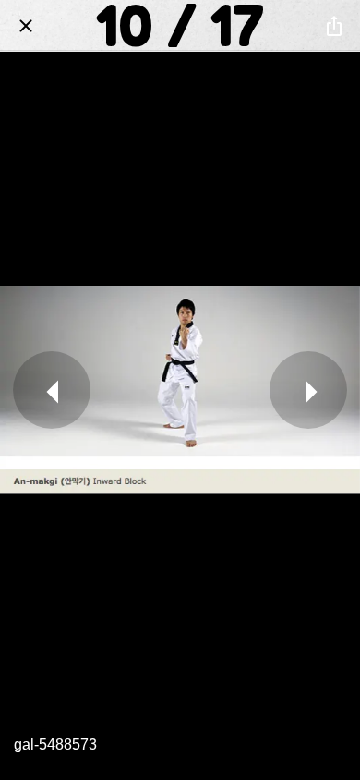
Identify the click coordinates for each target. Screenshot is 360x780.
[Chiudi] (26, 26)
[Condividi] (334, 26)
